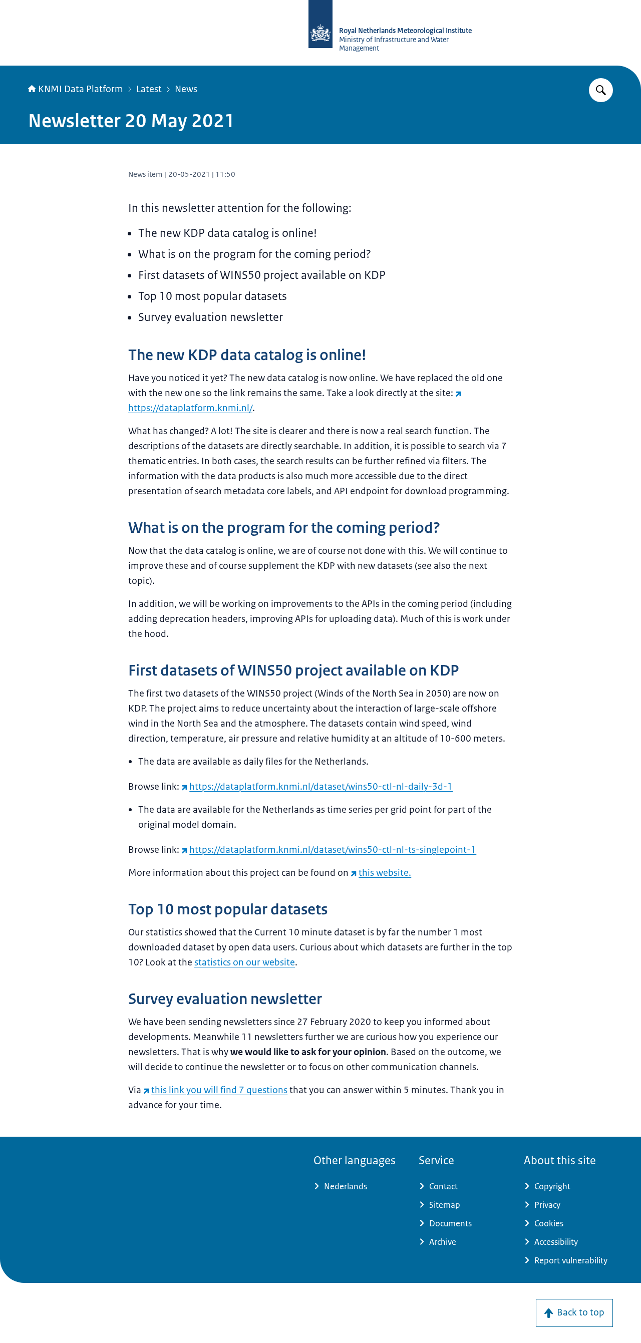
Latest (149, 89)
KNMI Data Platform (80, 89)
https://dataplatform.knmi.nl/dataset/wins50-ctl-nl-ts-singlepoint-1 (332, 850)
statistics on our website (244, 962)
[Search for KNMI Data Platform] (601, 90)
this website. (385, 873)
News (186, 89)
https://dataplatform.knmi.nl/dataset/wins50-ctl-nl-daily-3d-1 (321, 787)
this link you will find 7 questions (219, 1090)
